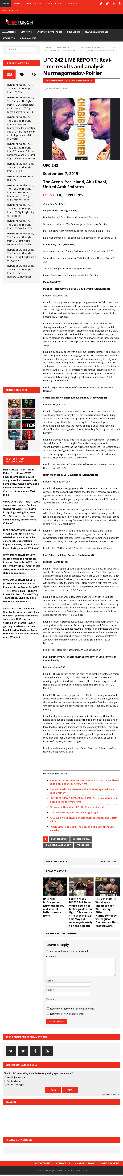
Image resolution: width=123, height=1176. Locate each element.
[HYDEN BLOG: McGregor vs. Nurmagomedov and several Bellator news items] (55, 893)
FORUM (5, 3)
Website (50, 999)
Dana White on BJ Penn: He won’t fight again (74, 812)
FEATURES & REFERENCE (96, 32)
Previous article (56, 861)
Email (49, 989)
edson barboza (81, 839)
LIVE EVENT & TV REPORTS (49, 32)
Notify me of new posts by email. (67, 1013)
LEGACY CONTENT (53, 3)
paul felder (83, 845)
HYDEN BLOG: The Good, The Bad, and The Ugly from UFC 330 (20, 88)
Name (49, 980)
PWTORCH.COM (34, 3)
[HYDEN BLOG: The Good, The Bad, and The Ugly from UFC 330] (14, 403)
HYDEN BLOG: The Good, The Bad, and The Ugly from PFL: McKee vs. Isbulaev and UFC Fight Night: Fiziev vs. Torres (20, 192)
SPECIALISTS (9, 38)
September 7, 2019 (56, 88)
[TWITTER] (101, 3)
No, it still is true (14, 1081)
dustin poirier (59, 839)
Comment (51, 956)
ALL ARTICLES (9, 32)
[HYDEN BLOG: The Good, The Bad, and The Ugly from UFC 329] (14, 424)
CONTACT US (71, 3)
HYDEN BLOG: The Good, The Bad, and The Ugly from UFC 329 (20, 167)
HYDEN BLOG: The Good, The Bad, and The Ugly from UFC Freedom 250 (20, 225)
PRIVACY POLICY (43, 1163)
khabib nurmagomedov (58, 845)
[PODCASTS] (120, 3)
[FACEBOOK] (114, 3)
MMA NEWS (26, 32)
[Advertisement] (27, 335)
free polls (116, 1094)
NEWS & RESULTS (65, 47)
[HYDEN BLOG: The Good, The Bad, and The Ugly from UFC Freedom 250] (21, 445)
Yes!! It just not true (16, 1077)
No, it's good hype (15, 1084)
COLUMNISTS (73, 32)
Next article (109, 861)
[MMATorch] (19, 21)
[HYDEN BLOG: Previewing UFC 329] (28, 424)
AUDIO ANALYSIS (28, 38)
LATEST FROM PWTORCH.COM (15, 460)
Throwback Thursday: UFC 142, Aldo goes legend (76, 807)
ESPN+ (49, 194)
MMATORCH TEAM (10, 10)
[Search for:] (21, 49)
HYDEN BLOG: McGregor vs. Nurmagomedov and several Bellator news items (53, 907)
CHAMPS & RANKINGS (109, 1163)
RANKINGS (18, 3)
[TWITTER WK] (107, 3)
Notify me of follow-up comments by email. (72, 1008)
